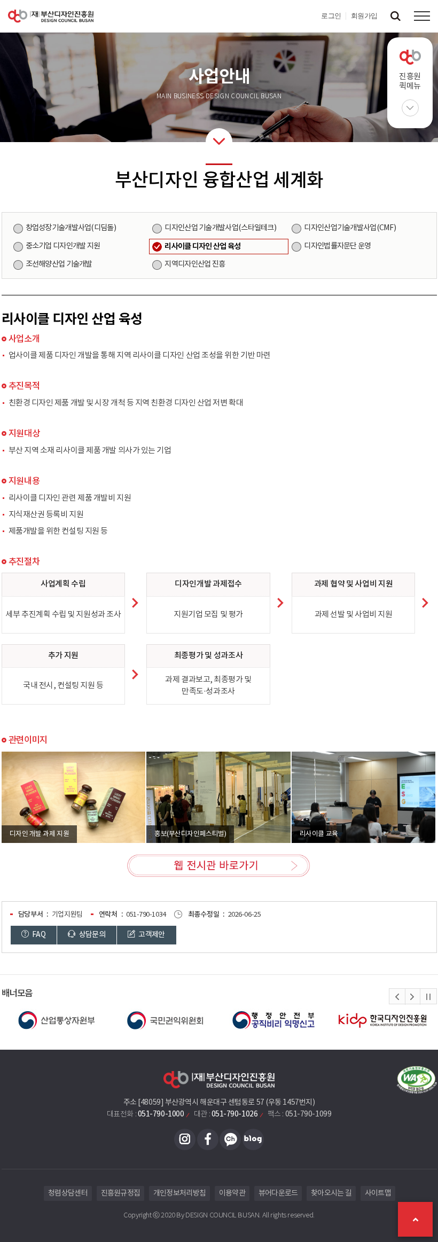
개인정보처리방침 (179, 1193)
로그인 (331, 16)
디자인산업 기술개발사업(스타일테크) (220, 228)
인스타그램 (184, 1139)
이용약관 (232, 1193)
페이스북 (207, 1139)
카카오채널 (230, 1139)
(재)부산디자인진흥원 (50, 16)
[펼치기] (410, 107)
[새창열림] (56, 1020)
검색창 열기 (395, 16)
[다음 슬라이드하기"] (412, 997)
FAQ (38, 935)
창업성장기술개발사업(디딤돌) (71, 228)
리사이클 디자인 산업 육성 (202, 246)
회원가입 (364, 16)
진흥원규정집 (120, 1193)
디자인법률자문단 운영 (337, 246)
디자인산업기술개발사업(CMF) (350, 228)
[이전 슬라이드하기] (397, 997)
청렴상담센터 (68, 1193)
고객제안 (151, 935)
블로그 (253, 1139)
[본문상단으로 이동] (415, 1219)
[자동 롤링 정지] (428, 997)
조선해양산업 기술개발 (59, 264)
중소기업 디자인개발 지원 (63, 246)
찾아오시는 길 (331, 1193)
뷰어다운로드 (278, 1193)
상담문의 (91, 935)
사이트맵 (378, 1193)
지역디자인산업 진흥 (195, 264)
